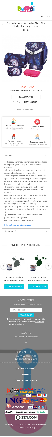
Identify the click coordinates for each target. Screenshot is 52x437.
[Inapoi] (2, 24)
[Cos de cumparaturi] (42, 17)
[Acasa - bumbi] (26, 7)
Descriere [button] (8, 155)
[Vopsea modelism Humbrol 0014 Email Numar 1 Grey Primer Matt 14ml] (14, 263)
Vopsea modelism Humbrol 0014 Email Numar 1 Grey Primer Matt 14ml (14, 279)
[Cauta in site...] (48, 17)
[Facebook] (26, 342)
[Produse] (3, 18)
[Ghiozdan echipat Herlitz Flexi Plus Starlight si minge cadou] (26, 58)
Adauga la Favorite (24, 109)
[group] (26, 58)
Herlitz (26, 30)
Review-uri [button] (10, 231)
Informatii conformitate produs (17, 225)
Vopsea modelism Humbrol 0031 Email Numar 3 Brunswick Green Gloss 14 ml (38, 279)
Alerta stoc (27, 97)
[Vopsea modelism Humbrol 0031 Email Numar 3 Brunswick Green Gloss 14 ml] (38, 263)
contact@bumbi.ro (27, 358)
